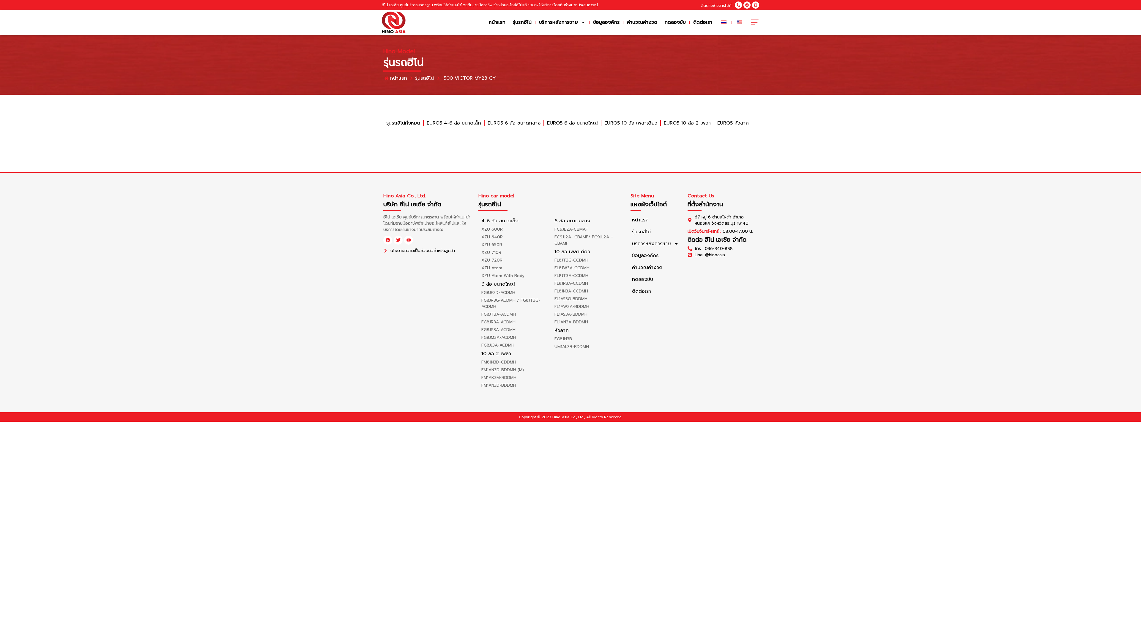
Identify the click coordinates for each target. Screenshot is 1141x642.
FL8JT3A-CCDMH (571, 276)
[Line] (755, 5)
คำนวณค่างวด (642, 22)
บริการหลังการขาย (558, 22)
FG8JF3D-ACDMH (498, 292)
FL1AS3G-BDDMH (570, 299)
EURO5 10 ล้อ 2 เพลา (687, 123)
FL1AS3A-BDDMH (570, 314)
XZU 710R (491, 252)
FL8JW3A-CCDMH (572, 268)
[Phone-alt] (738, 5)
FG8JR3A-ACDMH (498, 322)
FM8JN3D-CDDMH (498, 362)
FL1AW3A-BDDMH (571, 306)
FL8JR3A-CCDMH (571, 283)
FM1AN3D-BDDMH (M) (502, 370)
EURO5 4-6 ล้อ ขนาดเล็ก (454, 123)
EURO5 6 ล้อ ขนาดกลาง (514, 123)
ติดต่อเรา (702, 22)
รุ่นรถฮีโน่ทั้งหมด (403, 123)
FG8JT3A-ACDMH (498, 314)
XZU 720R (491, 260)
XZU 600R (492, 229)
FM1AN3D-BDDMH (498, 385)
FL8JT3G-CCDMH (571, 260)
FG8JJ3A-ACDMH (497, 345)
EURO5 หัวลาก (733, 123)
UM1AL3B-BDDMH (571, 347)
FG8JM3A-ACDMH (498, 337)
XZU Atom (491, 268)
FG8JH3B (563, 339)
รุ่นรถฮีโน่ (522, 22)
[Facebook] (747, 5)
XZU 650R (491, 245)
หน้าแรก (497, 22)
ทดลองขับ (675, 22)
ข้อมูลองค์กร (606, 22)
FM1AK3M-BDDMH (498, 377)
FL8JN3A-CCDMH (571, 291)
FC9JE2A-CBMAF (571, 229)
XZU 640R (492, 237)
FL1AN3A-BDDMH (571, 322)
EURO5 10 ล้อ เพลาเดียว (630, 123)
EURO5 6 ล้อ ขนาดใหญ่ (572, 123)
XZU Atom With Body (502, 276)
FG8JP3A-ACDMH (498, 330)
